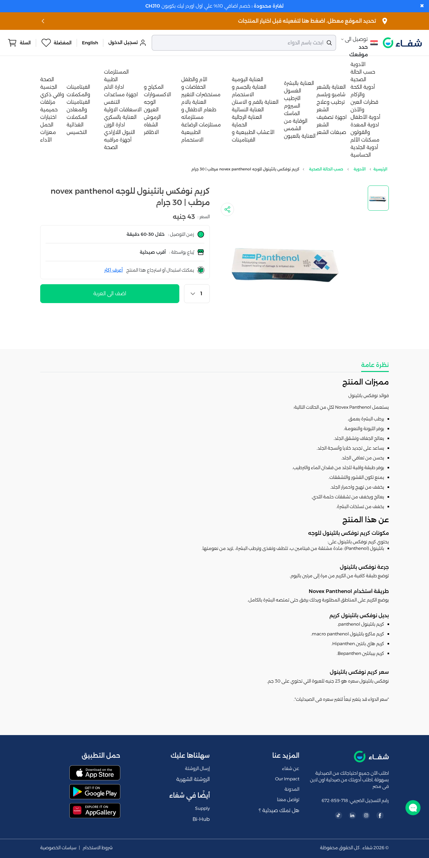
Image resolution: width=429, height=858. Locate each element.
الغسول (292, 91)
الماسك (292, 113)
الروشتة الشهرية (193, 779)
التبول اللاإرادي (119, 132)
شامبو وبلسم (331, 94)
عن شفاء (290, 768)
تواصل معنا (288, 799)
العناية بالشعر (331, 87)
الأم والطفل (194, 79)
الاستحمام (192, 140)
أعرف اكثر (113, 270)
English (90, 43)
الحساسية (360, 155)
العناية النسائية (248, 110)
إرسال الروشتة (197, 768)
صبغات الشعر (331, 132)
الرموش (152, 117)
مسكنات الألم (364, 140)
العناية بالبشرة (299, 83)
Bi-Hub (201, 819)
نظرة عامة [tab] (375, 365)
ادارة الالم (114, 87)
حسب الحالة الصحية (326, 169)
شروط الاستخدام (98, 847)
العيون (151, 110)
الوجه (150, 102)
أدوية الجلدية (364, 147)
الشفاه (151, 125)
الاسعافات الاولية (123, 110)
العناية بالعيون (300, 136)
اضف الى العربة (109, 293)
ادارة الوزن (114, 125)
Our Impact (287, 779)
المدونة (292, 789)
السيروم (292, 106)
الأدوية (358, 64)
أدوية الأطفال (365, 117)
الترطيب (292, 98)
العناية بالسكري (120, 117)
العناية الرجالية (247, 117)
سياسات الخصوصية (58, 847)
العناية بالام (193, 102)
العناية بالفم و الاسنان (255, 102)
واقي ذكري (52, 94)
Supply (202, 808)
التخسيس (77, 132)
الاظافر (151, 132)
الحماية (239, 125)
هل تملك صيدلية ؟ (279, 810)
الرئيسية (380, 169)
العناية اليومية (247, 79)
